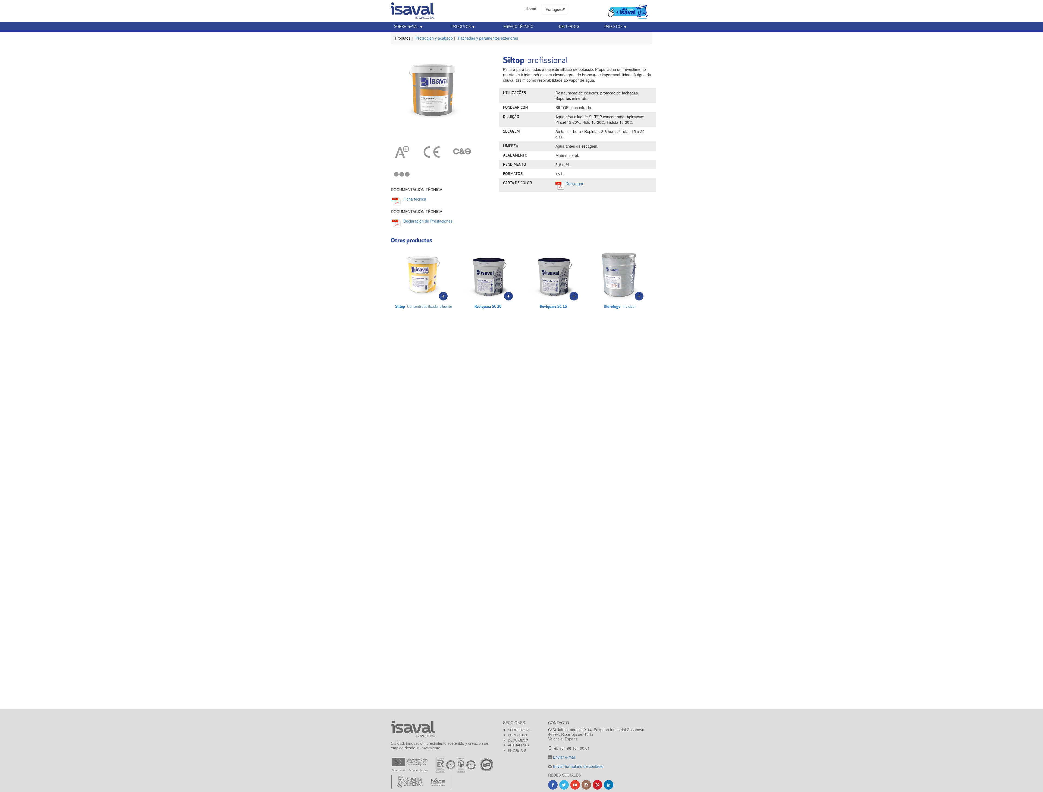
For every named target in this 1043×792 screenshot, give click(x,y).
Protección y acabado (434, 38)
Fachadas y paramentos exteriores (488, 38)
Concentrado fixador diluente (423, 306)
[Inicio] (412, 9)
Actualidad (518, 745)
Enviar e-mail (564, 757)
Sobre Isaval (519, 729)
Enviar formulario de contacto (578, 766)
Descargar (574, 183)
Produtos (517, 735)
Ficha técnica (414, 199)
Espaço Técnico (518, 26)
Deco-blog (569, 26)
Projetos (517, 750)
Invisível (619, 306)
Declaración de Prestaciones (428, 221)
